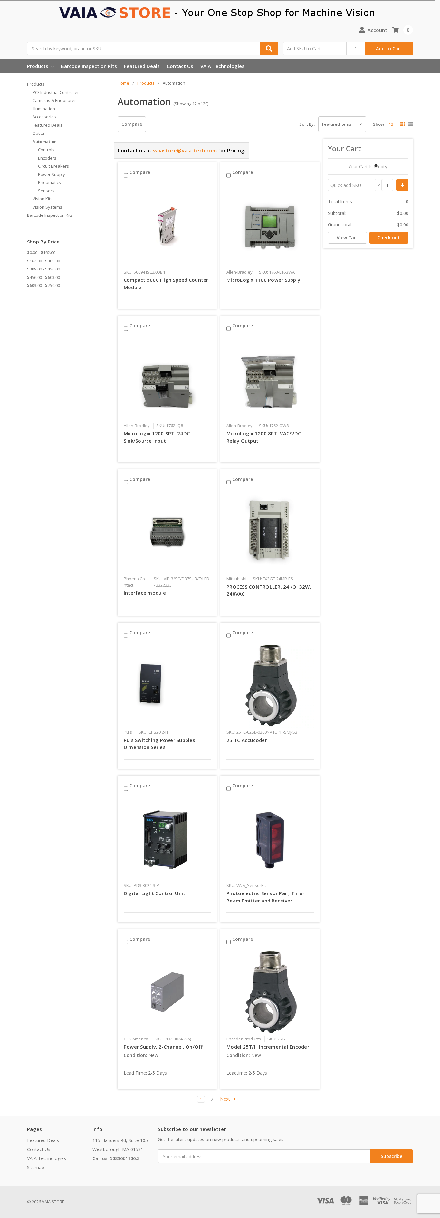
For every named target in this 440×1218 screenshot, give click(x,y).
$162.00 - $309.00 (43, 261)
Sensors (46, 191)
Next (225, 1099)
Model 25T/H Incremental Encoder (267, 1046)
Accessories (44, 117)
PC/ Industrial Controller (56, 92)
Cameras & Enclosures (55, 100)
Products (38, 66)
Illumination (44, 109)
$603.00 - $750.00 (43, 285)
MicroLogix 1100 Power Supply (263, 280)
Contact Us (180, 66)
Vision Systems (47, 207)
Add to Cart (389, 48)
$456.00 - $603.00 (43, 277)
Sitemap (35, 1167)
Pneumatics (49, 182)
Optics (39, 133)
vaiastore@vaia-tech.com (185, 150)
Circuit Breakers (53, 166)
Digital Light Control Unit (155, 893)
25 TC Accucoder (246, 740)
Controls (46, 149)
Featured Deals (142, 66)
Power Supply (51, 174)
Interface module (145, 593)
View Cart (347, 237)
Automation (45, 141)
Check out (389, 237)
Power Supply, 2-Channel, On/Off (163, 1046)
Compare (131, 124)
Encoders (47, 158)
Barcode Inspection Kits (89, 66)
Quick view (167, 225)
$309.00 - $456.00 (43, 269)
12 (391, 124)
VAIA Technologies (222, 66)
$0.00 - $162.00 (41, 252)
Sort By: (307, 124)
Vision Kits (43, 199)
